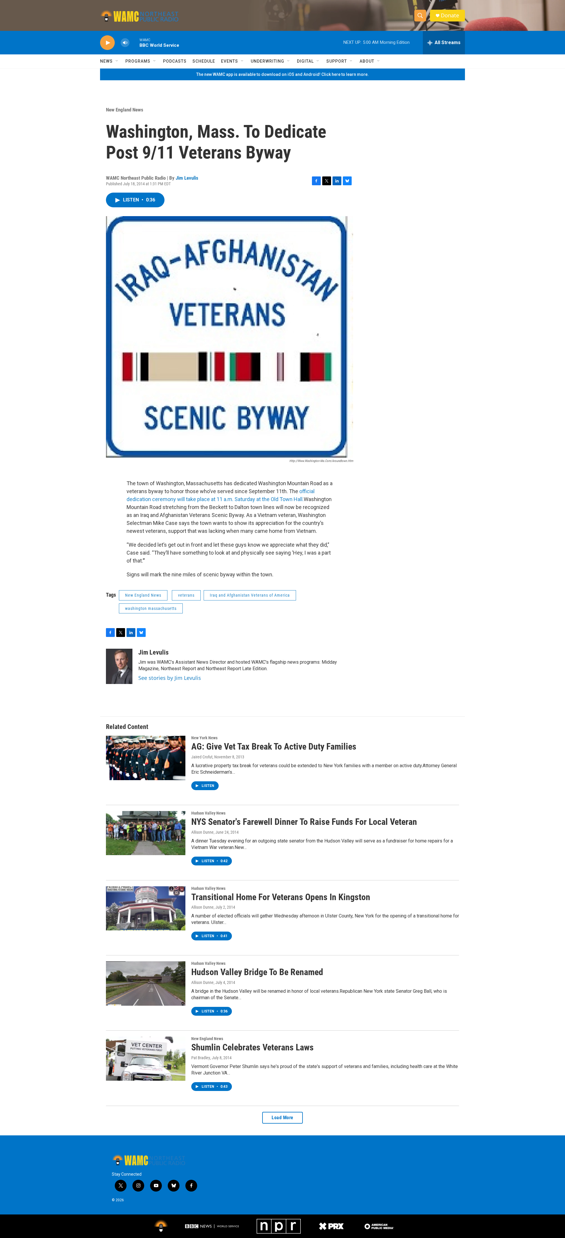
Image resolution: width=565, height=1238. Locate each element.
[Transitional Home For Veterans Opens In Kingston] (145, 908)
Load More (282, 1117)
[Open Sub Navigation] (117, 61)
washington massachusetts (151, 608)
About (367, 61)
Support (336, 61)
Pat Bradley (200, 1057)
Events (229, 61)
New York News (204, 737)
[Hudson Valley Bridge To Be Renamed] (145, 983)
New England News (124, 110)
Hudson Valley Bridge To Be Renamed (257, 972)
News (106, 61)
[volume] (125, 42)
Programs (137, 61)
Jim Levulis (187, 178)
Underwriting (267, 61)
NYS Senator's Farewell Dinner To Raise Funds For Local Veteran (304, 822)
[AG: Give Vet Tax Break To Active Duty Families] (145, 758)
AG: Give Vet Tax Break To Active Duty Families (273, 746)
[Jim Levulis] (119, 666)
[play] (107, 42)
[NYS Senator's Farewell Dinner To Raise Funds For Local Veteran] (145, 833)
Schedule (203, 61)
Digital (305, 61)
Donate (450, 15)
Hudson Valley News (208, 813)
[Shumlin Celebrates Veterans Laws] (145, 1059)
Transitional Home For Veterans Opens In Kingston (280, 897)
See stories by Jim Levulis (169, 677)
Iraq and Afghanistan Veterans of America (250, 595)
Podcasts (175, 61)
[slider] (134, 42)
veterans (186, 595)
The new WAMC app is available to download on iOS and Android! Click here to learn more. (282, 74)
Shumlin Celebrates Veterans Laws (252, 1047)
